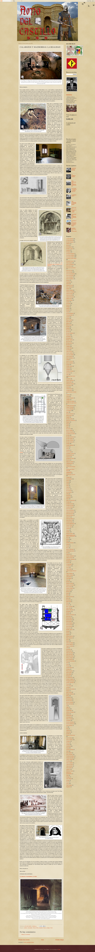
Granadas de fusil (69, 503)
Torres (51, 927)
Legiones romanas (69, 575)
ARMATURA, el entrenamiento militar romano (74, 209)
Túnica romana (69, 767)
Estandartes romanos (70, 453)
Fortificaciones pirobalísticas (69, 472)
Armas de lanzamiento (70, 273)
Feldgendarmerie (69, 463)
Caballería (68, 346)
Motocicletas (68, 616)
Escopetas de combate (70, 433)
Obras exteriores (69, 637)
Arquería (67, 283)
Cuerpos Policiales (69, 407)
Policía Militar (68, 674)
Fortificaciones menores (70, 466)
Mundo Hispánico (69, 623)
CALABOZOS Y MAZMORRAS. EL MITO (28, 876)
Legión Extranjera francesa (71, 570)
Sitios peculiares (69, 725)
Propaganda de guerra (70, 680)
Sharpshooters (69, 715)
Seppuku (68, 713)
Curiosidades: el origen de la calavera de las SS (74, 190)
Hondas (67, 544)
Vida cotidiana (69, 778)
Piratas (67, 664)
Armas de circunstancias (71, 267)
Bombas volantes (69, 339)
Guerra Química (69, 520)
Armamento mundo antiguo (71, 258)
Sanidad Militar (69, 710)
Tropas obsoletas (69, 766)
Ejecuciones (68, 428)
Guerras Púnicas (69, 525)
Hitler (67, 541)
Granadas (68, 502)
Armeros (67, 280)
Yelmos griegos (69, 785)
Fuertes (67, 480)
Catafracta (68, 367)
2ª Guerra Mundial (69, 240)
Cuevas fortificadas (69, 408)
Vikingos (67, 780)
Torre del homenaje (69, 749)
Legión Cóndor (69, 569)
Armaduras (68, 251)
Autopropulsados (69, 315)
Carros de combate (69, 354)
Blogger (59, 949)
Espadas (68, 443)
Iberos (67, 547)
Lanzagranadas (69, 564)
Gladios (67, 498)
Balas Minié (68, 321)
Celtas (67, 374)
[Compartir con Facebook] (43, 926)
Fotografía (68, 477)
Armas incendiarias (69, 278)
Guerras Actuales (69, 521)
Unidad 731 (68, 769)
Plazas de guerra (69, 670)
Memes (67, 598)
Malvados (68, 581)
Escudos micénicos (70, 440)
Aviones (67, 318)
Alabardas (68, 243)
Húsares (67, 546)
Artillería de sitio (69, 295)
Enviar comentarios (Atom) (29, 942)
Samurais (68, 708)
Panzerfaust (68, 649)
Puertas (67, 684)
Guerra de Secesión (70, 510)
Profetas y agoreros (70, 679)
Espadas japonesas (70, 445)
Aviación (67, 316)
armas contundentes (70, 264)
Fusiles (67, 482)
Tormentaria (68, 746)
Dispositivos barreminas (70, 420)
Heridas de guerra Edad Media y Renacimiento (70, 536)
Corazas (67, 396)
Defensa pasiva (69, 415)
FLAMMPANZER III (74, 195)
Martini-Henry (68, 589)
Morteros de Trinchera (70, 614)
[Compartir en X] (42, 926)
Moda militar (68, 608)
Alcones (67, 245)
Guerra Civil (68, 508)
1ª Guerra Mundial (69, 238)
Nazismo (68, 632)
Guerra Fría (68, 516)
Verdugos (68, 776)
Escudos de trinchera (70, 436)
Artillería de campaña (70, 291)
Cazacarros (68, 372)
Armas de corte (69, 270)
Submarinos (68, 732)
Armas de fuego (69, 272)
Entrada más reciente (23, 939)
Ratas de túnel (69, 692)
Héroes (67, 537)
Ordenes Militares (69, 644)
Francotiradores (69, 478)
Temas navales (69, 737)
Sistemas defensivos (70, 723)
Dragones (68, 422)
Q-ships (67, 687)
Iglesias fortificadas (70, 549)
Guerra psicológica (69, 518)
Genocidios (68, 495)
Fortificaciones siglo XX (70, 474)
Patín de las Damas (70, 656)
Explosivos (68, 456)
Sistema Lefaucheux (70, 722)
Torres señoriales (69, 754)
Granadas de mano (69, 505)
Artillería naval (69, 298)
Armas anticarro (69, 262)
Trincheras (68, 761)
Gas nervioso (68, 490)
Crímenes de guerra (70, 397)
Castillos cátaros (69, 366)
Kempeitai (68, 560)
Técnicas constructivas (70, 735)
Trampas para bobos (70, 757)
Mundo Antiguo (69, 618)
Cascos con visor (69, 361)
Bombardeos (68, 336)
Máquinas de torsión (70, 585)
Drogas (67, 423)
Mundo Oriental (69, 624)
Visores (67, 781)
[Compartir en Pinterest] (45, 926)
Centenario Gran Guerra (70, 376)
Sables (67, 707)
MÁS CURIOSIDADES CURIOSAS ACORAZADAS (74, 184)
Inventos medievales (70, 555)
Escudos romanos (69, 441)
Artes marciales (69, 286)
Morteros (68, 613)
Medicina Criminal (69, 596)
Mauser (67, 593)
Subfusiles (68, 730)
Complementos (69, 390)
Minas (67, 603)
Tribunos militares (69, 759)
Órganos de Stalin (69, 646)
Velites (67, 775)
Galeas (67, 485)
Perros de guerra (69, 659)
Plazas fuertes (69, 672)
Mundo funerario (69, 619)
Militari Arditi (68, 601)
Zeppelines (68, 786)
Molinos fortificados (70, 609)
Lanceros (68, 562)
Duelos (67, 425)
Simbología (68, 720)
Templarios (68, 741)
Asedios (67, 301)
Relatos (67, 695)
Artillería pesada (69, 300)
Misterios (68, 604)
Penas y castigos (46, 927)
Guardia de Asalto (69, 507)
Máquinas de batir (69, 583)
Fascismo (68, 460)
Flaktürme (68, 465)
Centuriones (68, 378)
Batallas (67, 328)
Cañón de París (69, 351)
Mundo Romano (69, 626)
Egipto (67, 427)
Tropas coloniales (69, 762)
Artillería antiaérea (69, 290)
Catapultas (68, 369)
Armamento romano (70, 261)
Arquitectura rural (69, 285)
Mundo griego (68, 621)
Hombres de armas (69, 542)
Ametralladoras (69, 246)
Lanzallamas (68, 565)
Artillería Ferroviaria (70, 296)
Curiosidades (30, 927)
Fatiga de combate (69, 461)
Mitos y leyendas (39, 927)
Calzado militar (69, 348)
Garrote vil (68, 488)
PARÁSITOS (69, 94)
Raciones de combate (70, 689)
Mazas (67, 594)
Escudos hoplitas (69, 438)
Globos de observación (70, 500)
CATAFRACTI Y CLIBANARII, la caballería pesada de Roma (74, 223)
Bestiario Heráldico (69, 333)
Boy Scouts (68, 341)
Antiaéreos (68, 250)
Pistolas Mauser (69, 667)
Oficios (67, 639)
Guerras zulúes (69, 526)
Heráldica (68, 531)
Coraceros (68, 394)
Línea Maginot (69, 578)
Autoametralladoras (69, 313)
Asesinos (68, 305)
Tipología (68, 744)
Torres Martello (69, 752)
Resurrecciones (69, 700)
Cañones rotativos (69, 353)
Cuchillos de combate (70, 401)
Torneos (67, 747)
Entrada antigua (59, 939)
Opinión (67, 641)
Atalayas (68, 308)
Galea (67, 483)
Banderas (68, 326)
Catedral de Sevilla (69, 371)
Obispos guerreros (69, 636)
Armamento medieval (70, 255)
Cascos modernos (69, 362)
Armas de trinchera (69, 275)
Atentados (68, 310)
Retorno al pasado (69, 702)
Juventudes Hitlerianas (70, 559)
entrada (21, 452)
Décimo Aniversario (69, 413)
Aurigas (67, 311)
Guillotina (68, 528)
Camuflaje (68, 349)
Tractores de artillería (70, 756)
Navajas (67, 631)
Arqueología (68, 282)
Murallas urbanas (69, 629)
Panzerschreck (69, 651)
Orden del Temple (69, 642)
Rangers (67, 690)
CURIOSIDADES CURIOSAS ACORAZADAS (74, 216)
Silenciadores (68, 717)
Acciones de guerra (69, 242)
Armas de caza (69, 266)
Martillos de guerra (69, 588)
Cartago (67, 359)
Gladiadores (68, 497)
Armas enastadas (69, 277)
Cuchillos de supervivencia (71, 402)
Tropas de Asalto (69, 764)
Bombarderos (68, 338)
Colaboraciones (69, 388)
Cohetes (67, 387)
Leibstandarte (68, 576)
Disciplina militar (69, 418)
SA (66, 705)
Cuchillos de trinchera (70, 405)
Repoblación (68, 697)
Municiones (68, 627)
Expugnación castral (70, 458)
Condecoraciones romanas (71, 392)
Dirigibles (68, 417)
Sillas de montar (69, 718)
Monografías (68, 611)
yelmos (67, 783)
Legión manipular (69, 573)
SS (66, 727)
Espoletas (68, 450)
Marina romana (69, 586)
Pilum (67, 662)
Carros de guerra (69, 356)
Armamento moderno (70, 256)
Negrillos (67, 634)
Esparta (67, 446)
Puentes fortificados (70, 682)
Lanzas (67, 567)
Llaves (67, 580)
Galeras (67, 487)
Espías (67, 448)
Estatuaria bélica (69, 455)
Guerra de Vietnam (69, 515)
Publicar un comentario (25, 934)
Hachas (67, 530)
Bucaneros (68, 344)
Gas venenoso (69, 492)
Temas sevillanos (69, 739)
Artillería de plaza (69, 293)
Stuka (67, 728)
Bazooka (68, 331)
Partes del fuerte (69, 654)
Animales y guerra (69, 248)
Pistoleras (68, 669)
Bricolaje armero (69, 343)
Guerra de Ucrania (69, 513)
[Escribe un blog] (41, 926)
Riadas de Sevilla (69, 703)
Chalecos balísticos (70, 380)
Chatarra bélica (69, 382)
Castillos (25, 927)
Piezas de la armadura (70, 661)
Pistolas (67, 665)
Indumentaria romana (70, 550)
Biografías (68, 334)
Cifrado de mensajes (70, 383)
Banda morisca (69, 324)
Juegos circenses (69, 557)
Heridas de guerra (69, 533)
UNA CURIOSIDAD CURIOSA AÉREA (74, 203)
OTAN (67, 647)
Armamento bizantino (70, 253)
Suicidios (68, 733)
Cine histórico (68, 385)
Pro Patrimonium (69, 677)
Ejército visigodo (69, 430)
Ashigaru (68, 306)
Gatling (67, 493)
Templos (67, 742)
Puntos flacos (68, 685)
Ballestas (68, 323)
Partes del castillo (69, 652)
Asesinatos (68, 303)
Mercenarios (68, 599)
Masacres (68, 591)
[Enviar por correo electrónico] (40, 926)
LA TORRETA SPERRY (73, 175)
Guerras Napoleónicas (70, 523)
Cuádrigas (68, 399)
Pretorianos (68, 675)
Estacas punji (68, 451)
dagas (67, 412)
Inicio (42, 939)
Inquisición (68, 554)
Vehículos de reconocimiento (69, 773)
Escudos (68, 435)
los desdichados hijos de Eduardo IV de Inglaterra (55, 264)
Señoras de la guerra (70, 712)
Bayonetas (68, 329)
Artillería (67, 288)
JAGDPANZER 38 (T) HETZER (74, 169)
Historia (34, 927)
